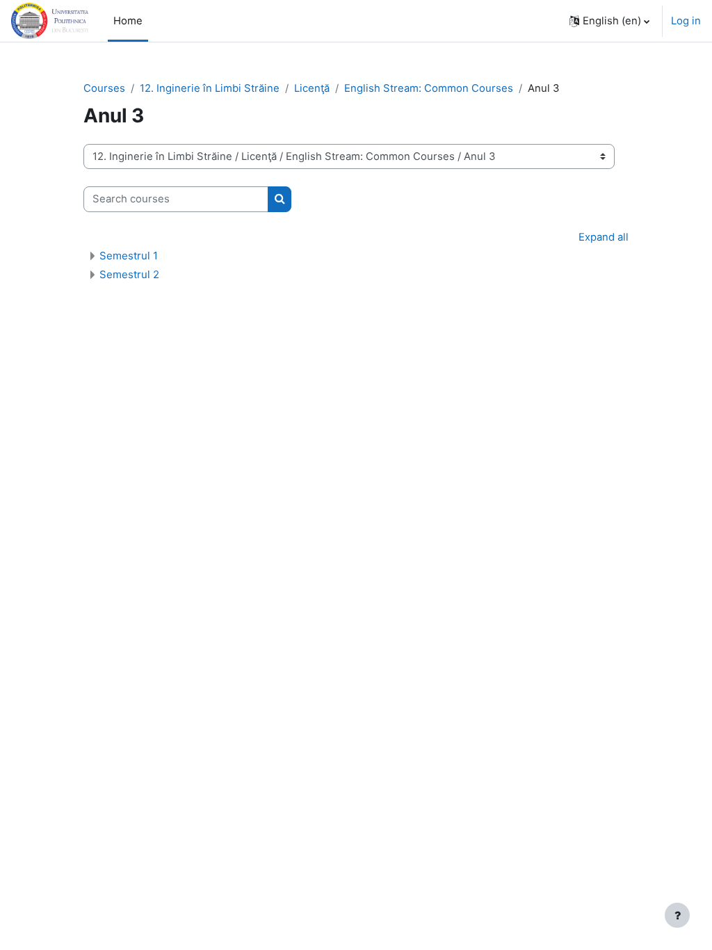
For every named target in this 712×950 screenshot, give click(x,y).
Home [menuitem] (128, 21)
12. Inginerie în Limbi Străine (210, 88)
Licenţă (312, 88)
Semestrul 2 (129, 274)
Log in (686, 21)
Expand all (603, 237)
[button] (609, 21)
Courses (104, 88)
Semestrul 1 (128, 255)
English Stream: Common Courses (428, 88)
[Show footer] (677, 915)
